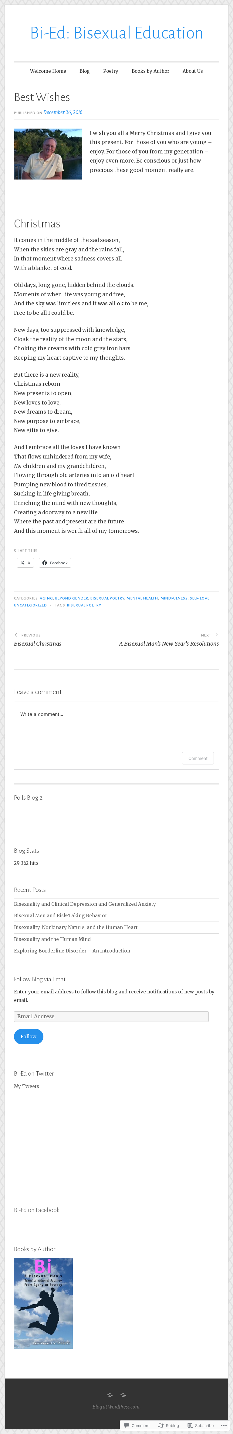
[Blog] (109, 1395)
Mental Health (142, 598)
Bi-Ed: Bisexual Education (117, 33)
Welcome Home (48, 71)
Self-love (200, 598)
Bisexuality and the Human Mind (52, 939)
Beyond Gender (71, 598)
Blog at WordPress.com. (116, 1407)
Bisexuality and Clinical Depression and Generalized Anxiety (85, 904)
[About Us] (123, 1395)
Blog (84, 71)
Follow (28, 1036)
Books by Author (150, 71)
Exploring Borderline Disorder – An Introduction (72, 951)
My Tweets (26, 1086)
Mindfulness (174, 598)
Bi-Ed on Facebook (36, 1210)
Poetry (110, 71)
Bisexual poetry (107, 598)
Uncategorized (30, 605)
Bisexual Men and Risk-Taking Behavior (60, 915)
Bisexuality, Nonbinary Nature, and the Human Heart (76, 927)
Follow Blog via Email (40, 979)
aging (46, 598)
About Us (193, 71)
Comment (198, 758)
